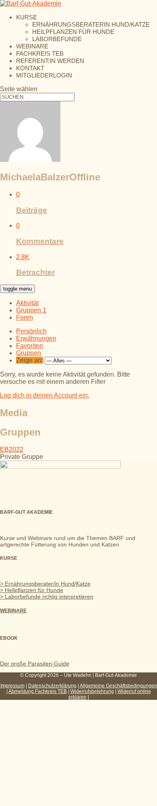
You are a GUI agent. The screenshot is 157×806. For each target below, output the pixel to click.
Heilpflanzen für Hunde (73, 31)
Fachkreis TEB (40, 53)
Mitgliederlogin (44, 75)
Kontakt (30, 68)
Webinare (32, 46)
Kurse (26, 17)
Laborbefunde (57, 39)
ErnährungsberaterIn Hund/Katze (91, 24)
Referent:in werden (50, 60)
